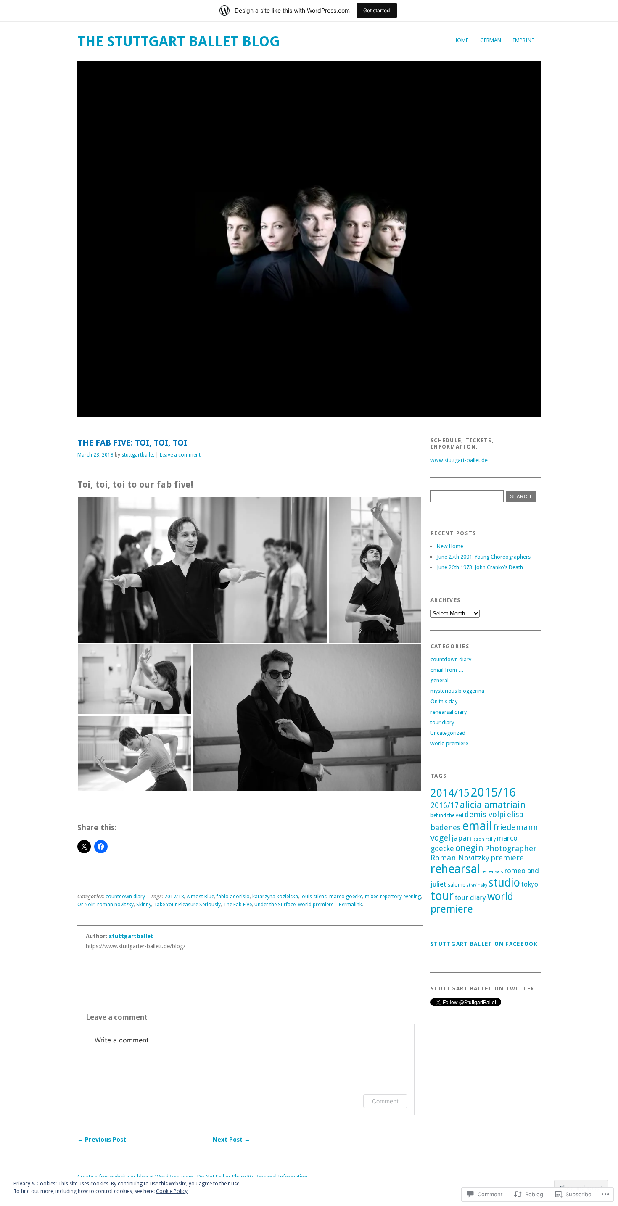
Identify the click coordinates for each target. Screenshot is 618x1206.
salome (456, 885)
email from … (447, 670)
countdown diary (125, 897)
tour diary (442, 722)
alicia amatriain (493, 805)
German (490, 40)
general (439, 680)
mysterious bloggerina (457, 691)
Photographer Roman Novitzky (483, 853)
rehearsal (455, 869)
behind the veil (446, 815)
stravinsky (476, 885)
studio (504, 882)
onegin (469, 848)
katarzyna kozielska (275, 897)
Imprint (524, 40)
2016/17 (444, 805)
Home (461, 40)
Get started (376, 10)
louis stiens (314, 897)
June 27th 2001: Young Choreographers (484, 557)
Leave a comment (180, 455)
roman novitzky (115, 905)
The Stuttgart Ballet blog (178, 41)
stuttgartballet (137, 455)
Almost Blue (200, 897)
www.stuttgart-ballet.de (459, 460)
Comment (385, 1101)
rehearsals (492, 871)
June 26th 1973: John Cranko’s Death (480, 567)
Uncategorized (447, 733)
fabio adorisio (233, 897)
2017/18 (174, 897)
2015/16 (493, 792)
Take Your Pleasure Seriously (187, 905)
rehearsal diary (448, 712)
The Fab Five (237, 905)
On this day (443, 701)
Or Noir (86, 905)
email (477, 826)
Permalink (350, 905)
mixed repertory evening (393, 897)
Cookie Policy (172, 1191)
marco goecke (345, 897)
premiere (507, 857)
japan (461, 838)
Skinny (143, 905)
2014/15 (450, 793)
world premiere (315, 905)
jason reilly (484, 839)
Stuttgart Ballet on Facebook (484, 944)
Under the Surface (275, 905)
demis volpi (485, 814)
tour (442, 896)
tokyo (529, 884)
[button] (202, 570)
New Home (450, 546)
